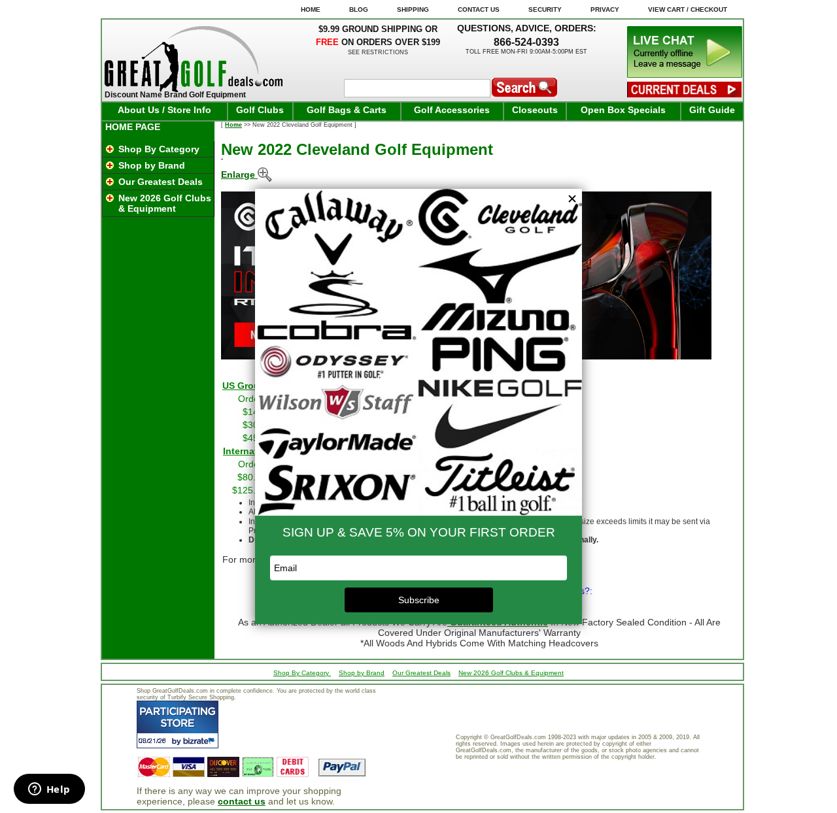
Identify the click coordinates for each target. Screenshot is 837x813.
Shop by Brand (151, 165)
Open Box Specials (623, 110)
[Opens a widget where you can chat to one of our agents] (49, 790)
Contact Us (479, 9)
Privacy (604, 9)
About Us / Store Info (164, 110)
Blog (358, 9)
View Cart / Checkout (687, 9)
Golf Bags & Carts (346, 110)
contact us (241, 801)
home (310, 9)
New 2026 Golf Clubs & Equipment (164, 203)
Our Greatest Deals (160, 181)
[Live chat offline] (684, 74)
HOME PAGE (132, 127)
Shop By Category (158, 149)
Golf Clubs (260, 110)
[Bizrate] (200, 740)
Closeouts (535, 110)
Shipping (413, 9)
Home (233, 125)
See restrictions (378, 52)
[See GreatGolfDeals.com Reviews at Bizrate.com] (177, 724)
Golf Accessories (452, 110)
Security (545, 9)
